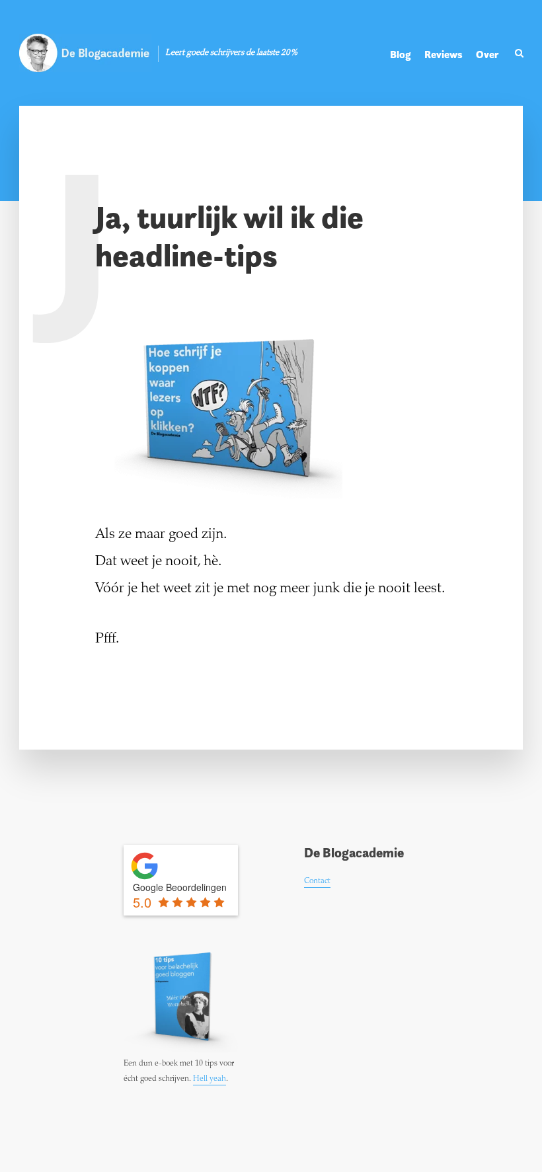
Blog (400, 54)
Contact (317, 881)
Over (487, 54)
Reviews (443, 54)
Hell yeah (209, 1079)
